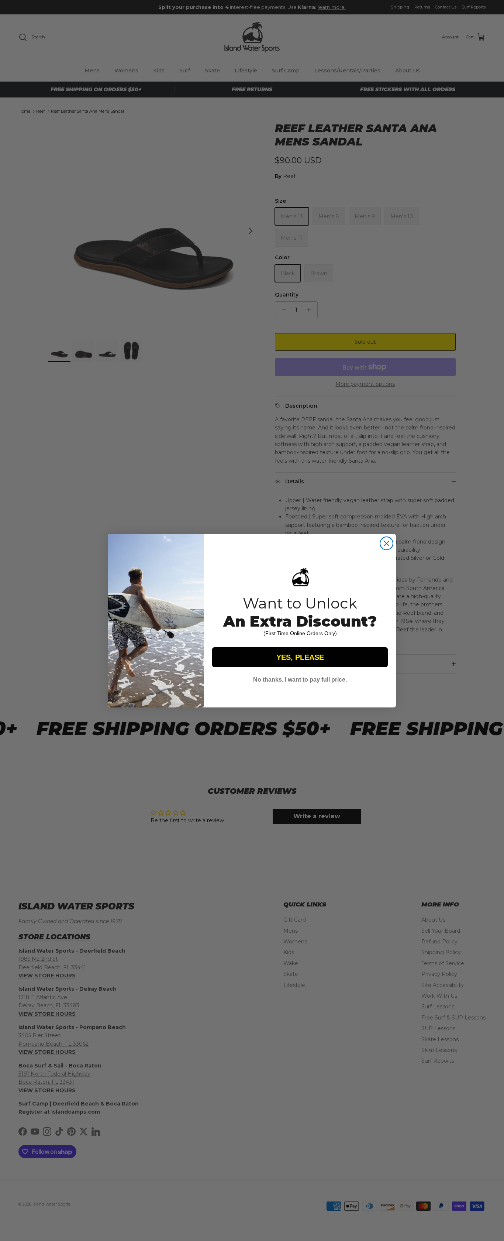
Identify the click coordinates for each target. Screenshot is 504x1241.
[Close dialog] (386, 543)
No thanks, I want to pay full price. (300, 679)
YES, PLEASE (300, 657)
